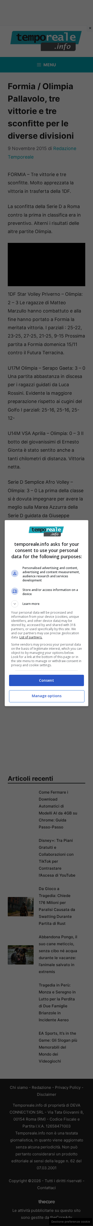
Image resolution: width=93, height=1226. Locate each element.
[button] (46, 603)
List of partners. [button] (30, 637)
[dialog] (46, 613)
